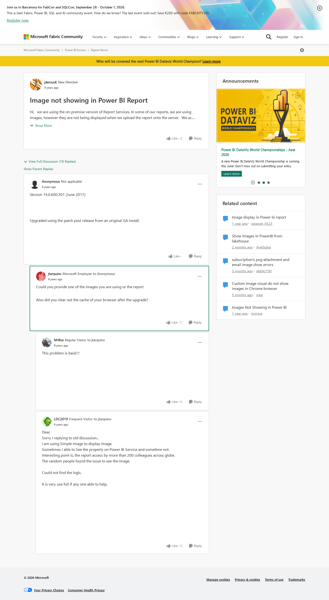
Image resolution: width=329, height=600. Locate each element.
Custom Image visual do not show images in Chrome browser (260, 286)
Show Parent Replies (38, 169)
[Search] (269, 37)
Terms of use (274, 579)
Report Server (99, 50)
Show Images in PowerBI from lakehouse (257, 238)
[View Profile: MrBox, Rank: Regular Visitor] (47, 342)
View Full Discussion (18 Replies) (52, 161)
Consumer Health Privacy (86, 590)
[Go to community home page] (53, 37)
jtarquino (54, 273)
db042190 (264, 271)
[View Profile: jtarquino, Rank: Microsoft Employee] (41, 276)
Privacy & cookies (247, 579)
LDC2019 (61, 419)
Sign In (298, 37)
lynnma (256, 313)
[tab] (258, 182)
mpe (259, 295)
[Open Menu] (302, 50)
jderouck (50, 82)
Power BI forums (75, 50)
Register (282, 37)
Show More (43, 125)
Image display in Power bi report (259, 217)
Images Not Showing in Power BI (259, 307)
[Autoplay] (253, 182)
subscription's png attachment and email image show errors (260, 262)
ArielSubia (263, 247)
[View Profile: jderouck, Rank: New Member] (36, 85)
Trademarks (296, 579)
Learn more (212, 61)
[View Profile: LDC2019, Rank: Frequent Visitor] (47, 421)
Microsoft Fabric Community (42, 50)
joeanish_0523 (261, 223)
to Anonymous (104, 273)
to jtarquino (96, 340)
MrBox (59, 340)
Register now (18, 20)
